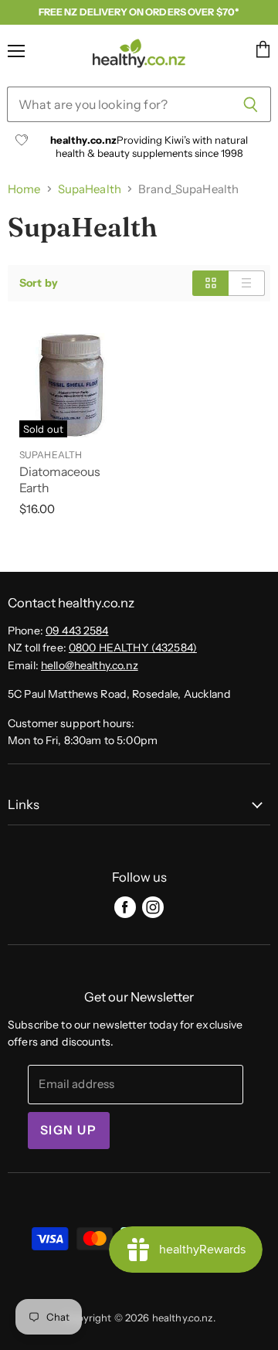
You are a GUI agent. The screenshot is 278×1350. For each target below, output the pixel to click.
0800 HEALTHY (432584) (133, 648)
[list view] (247, 282)
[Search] (250, 104)
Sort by (38, 283)
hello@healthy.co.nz (89, 665)
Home (24, 189)
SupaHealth (89, 189)
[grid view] (210, 282)
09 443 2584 (77, 631)
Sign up (68, 1130)
